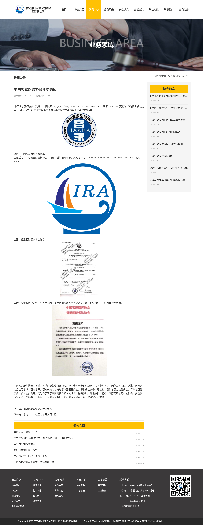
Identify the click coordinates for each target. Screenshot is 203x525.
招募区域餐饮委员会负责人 (37, 409)
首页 (64, 9)
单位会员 (59, 485)
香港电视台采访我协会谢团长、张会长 (170, 96)
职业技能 (154, 9)
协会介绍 (79, 9)
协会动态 (37, 490)
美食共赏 (124, 9)
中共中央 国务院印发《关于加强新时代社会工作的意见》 (44, 438)
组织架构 (16, 496)
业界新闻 (37, 496)
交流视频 (102, 490)
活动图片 (59, 496)
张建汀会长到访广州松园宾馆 (165, 132)
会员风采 (109, 9)
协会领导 (16, 490)
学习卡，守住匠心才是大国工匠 (40, 414)
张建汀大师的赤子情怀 (26, 450)
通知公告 (185, 76)
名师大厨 (59, 490)
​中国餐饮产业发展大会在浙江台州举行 (34, 462)
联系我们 (169, 9)
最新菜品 (80, 485)
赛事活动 (102, 485)
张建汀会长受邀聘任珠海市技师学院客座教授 (173, 144)
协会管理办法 (18, 506)
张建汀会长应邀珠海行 (161, 156)
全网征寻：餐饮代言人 (26, 432)
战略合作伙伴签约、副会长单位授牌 (169, 168)
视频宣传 (37, 501)
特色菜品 (80, 490)
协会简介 (16, 485)
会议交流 (139, 9)
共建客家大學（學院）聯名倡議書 (167, 180)
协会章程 (16, 501)
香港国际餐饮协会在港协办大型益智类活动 (172, 108)
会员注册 (184, 9)
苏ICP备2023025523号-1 (174, 521)
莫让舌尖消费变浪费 (24, 444)
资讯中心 (94, 9)
